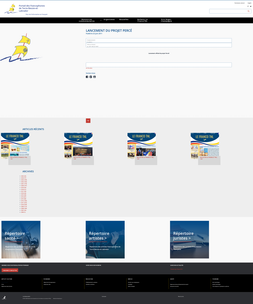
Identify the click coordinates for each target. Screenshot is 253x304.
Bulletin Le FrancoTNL (142, 20)
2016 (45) (23, 193)
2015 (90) (23, 195)
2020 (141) (24, 185)
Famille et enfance (90, 284)
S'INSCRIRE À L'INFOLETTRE (10, 270)
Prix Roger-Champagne (166, 20)
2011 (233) (24, 202)
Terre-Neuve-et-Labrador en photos (220, 286)
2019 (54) (23, 187)
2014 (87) (23, 197)
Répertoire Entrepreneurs (49, 282)
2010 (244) (24, 204)
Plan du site (181, 296)
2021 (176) (24, 183)
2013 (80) (23, 199)
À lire (3, 284)
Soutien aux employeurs (133, 282)
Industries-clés (47, 284)
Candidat (130, 284)
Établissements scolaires (91, 282)
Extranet (104, 296)
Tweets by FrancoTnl (176, 269)
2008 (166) (24, 208)
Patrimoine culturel (240, 3)
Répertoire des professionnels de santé (179, 284)
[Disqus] (159, 99)
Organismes (109, 19)
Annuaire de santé (174, 286)
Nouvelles (124, 19)
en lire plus (89, 68)
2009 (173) (24, 206)
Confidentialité (26, 296)
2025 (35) (23, 176)
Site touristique (216, 282)
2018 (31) (23, 189)
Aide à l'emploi (131, 286)
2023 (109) (24, 180)
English (249, 3)
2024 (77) (23, 178)
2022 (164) (24, 182)
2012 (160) (24, 201)
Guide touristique (216, 284)
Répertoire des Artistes (7, 286)
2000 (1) (23, 212)
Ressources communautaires (87, 20)
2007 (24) (23, 210)
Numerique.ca (59, 298)
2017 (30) (23, 191)
